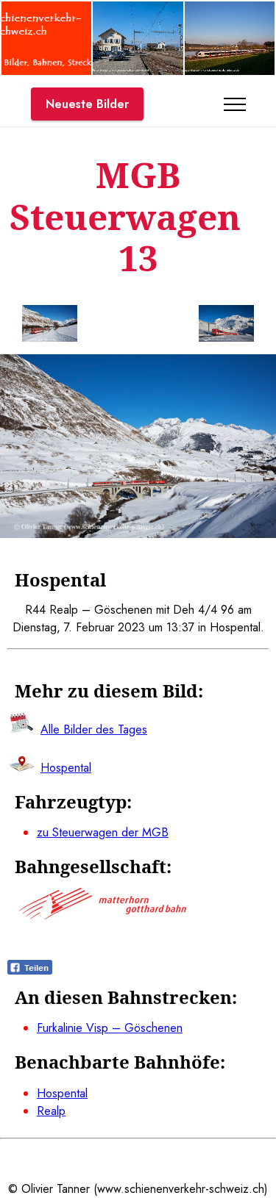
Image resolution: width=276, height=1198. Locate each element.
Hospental (62, 1093)
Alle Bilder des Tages (93, 729)
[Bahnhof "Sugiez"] (138, 70)
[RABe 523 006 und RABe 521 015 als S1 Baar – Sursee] (230, 70)
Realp (51, 1110)
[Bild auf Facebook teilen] (29, 970)
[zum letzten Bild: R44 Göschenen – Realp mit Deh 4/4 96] (49, 326)
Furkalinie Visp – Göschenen (110, 1027)
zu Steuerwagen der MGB (103, 832)
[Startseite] (46, 70)
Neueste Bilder (87, 104)
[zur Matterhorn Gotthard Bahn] (102, 915)
